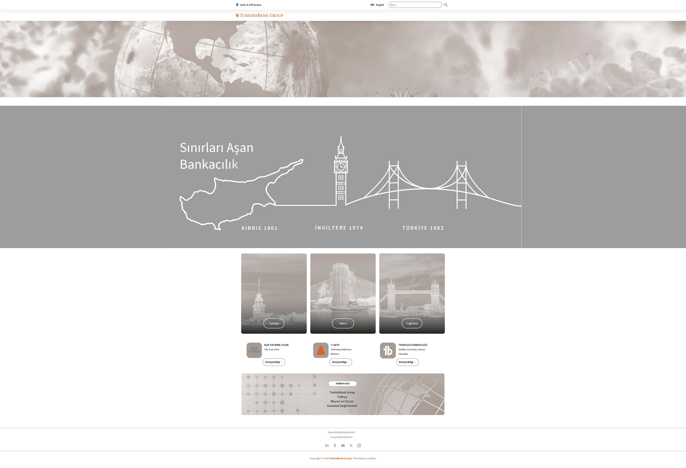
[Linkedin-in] (326, 445)
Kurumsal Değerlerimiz (342, 406)
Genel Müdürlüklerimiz (341, 432)
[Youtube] (343, 445)
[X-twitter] (351, 445)
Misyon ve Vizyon (342, 401)
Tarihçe (342, 397)
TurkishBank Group (342, 392)
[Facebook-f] (335, 445)
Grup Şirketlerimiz (341, 437)
